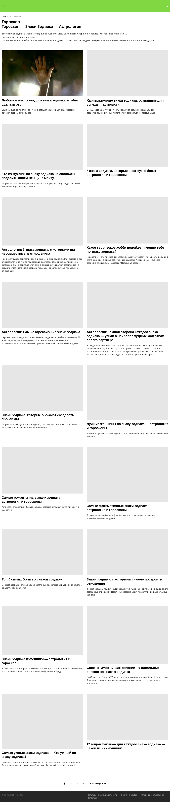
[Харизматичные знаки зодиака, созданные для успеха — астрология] (127, 73)
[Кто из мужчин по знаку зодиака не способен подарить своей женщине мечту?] (42, 147)
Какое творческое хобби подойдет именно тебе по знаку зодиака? (125, 249)
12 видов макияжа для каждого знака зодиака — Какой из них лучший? (126, 746)
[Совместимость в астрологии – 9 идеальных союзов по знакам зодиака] (127, 635)
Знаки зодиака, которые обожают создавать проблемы (38, 417)
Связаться (92, 798)
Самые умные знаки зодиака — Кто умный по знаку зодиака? (39, 754)
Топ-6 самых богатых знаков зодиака (32, 579)
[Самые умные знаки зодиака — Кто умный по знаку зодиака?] (42, 721)
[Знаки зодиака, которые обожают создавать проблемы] (42, 388)
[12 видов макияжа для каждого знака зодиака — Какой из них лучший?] (127, 717)
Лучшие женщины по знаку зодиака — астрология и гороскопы (127, 425)
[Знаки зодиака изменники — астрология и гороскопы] (42, 630)
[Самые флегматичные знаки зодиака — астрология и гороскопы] (127, 474)
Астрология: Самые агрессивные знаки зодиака (41, 331)
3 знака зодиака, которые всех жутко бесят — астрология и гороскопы (124, 172)
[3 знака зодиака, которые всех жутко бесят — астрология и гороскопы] (127, 145)
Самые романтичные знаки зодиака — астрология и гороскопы (33, 499)
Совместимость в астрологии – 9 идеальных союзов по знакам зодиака (123, 669)
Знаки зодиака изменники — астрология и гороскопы (36, 661)
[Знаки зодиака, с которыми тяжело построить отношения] (127, 552)
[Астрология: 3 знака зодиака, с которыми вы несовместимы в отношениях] (42, 221)
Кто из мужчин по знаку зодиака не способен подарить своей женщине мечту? (38, 175)
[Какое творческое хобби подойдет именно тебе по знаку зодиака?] (127, 220)
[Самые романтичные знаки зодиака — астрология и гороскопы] (42, 470)
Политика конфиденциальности (102, 795)
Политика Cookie (129, 795)
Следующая (96, 783)
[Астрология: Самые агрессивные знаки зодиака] (42, 305)
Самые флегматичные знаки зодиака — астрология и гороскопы (119, 507)
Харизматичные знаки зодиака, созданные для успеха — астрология (125, 102)
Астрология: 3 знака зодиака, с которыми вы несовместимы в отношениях (38, 251)
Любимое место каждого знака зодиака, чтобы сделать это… (40, 102)
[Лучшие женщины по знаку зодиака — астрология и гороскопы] (127, 392)
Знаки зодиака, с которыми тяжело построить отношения (124, 581)
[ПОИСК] (167, 6)
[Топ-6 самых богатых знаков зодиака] (42, 552)
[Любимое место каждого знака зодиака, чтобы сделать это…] (42, 73)
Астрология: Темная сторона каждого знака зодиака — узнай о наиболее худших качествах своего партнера (125, 335)
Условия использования (152, 795)
